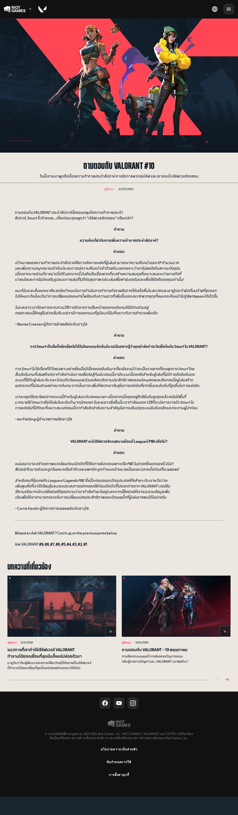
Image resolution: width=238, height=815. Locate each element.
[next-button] (227, 680)
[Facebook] (105, 703)
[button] (109, 189)
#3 (74, 544)
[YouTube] (119, 703)
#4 (69, 544)
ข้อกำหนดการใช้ (119, 762)
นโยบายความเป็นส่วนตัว (119, 749)
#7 (52, 544)
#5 (63, 544)
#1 (85, 544)
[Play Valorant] (42, 9)
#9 (41, 544)
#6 (58, 544)
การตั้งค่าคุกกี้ (119, 775)
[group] (119, 623)
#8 (47, 544)
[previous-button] (217, 680)
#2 (80, 544)
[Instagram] (133, 703)
